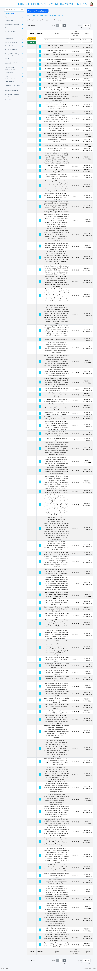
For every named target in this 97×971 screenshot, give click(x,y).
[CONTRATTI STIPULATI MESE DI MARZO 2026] (40, 55)
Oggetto (56, 33)
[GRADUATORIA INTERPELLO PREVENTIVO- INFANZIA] (40, 129)
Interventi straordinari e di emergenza (12, 95)
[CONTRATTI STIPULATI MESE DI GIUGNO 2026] (40, 46)
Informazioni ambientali (11, 90)
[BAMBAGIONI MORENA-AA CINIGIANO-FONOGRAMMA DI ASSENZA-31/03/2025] (40, 875)
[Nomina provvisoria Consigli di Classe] (40, 145)
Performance (8, 35)
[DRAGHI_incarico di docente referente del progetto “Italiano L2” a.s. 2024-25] (40, 389)
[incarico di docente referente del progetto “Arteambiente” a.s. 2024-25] (40, 491)
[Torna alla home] (13, 13)
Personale (7, 28)
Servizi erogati (9, 72)
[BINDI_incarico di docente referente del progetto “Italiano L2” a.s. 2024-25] (40, 413)
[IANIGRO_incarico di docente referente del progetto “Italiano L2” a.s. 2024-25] (40, 417)
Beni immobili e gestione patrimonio (11, 63)
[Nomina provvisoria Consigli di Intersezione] (40, 149)
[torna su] (93, 965)
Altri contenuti (9, 99)
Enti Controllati (9, 38)
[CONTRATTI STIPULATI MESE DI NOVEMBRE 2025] (40, 84)
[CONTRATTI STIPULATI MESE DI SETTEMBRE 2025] (40, 166)
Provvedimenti (9, 46)
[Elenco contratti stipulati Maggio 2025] (40, 339)
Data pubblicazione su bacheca (75, 33)
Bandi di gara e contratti (11, 49)
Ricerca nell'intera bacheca (37, 11)
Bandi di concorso (9, 31)
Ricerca (31, 42)
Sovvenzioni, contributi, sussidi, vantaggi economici (12, 54)
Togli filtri (32, 39)
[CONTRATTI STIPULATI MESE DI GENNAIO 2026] (40, 60)
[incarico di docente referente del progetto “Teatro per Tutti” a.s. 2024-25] (40, 400)
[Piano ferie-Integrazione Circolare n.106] (40, 439)
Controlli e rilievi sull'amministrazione (10, 68)
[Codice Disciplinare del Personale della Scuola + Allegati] (40, 88)
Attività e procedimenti (11, 42)
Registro (87, 33)
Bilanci (7, 58)
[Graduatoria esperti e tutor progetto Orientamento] (40, 68)
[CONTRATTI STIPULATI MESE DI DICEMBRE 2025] (40, 79)
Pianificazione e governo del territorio (12, 86)
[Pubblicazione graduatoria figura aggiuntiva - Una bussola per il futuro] (40, 64)
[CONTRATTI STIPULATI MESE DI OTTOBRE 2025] (40, 112)
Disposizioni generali (10, 17)
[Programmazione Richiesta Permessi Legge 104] (40, 170)
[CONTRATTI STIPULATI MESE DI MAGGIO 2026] (40, 51)
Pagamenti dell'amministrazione (10, 77)
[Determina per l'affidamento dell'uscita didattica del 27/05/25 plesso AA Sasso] (40, 553)
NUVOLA (88, 968)
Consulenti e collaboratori (12, 24)
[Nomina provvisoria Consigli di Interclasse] (40, 140)
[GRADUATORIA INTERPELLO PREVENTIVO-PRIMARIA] (40, 125)
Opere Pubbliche (9, 81)
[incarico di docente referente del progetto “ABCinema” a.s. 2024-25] (40, 711)
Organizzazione (9, 20)
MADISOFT (94, 968)
